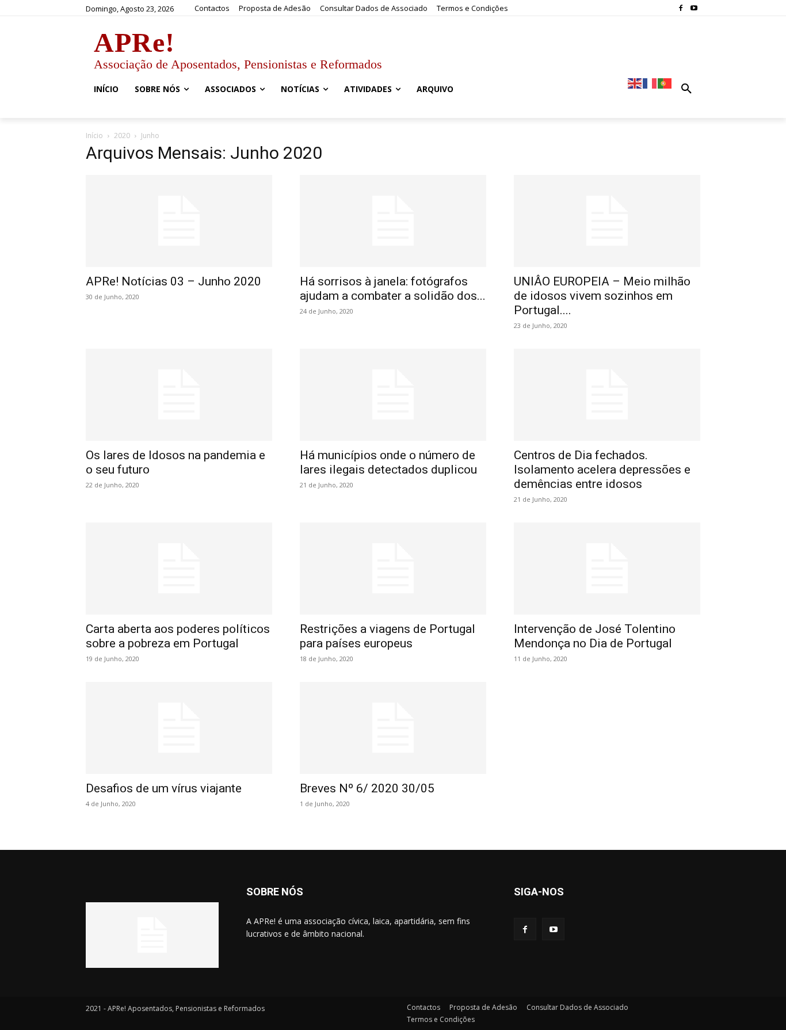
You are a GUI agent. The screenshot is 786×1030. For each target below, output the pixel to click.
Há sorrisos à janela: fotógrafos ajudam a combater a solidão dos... (393, 288)
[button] (686, 89)
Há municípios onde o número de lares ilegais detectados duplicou (388, 462)
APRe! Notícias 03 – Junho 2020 (173, 281)
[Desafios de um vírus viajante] (179, 728)
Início (94, 135)
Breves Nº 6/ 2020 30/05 (367, 788)
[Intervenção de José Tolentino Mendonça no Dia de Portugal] (607, 568)
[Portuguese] (665, 82)
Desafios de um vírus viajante (164, 788)
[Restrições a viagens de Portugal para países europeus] (393, 568)
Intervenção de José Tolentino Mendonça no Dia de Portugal (595, 636)
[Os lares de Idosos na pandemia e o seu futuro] (179, 395)
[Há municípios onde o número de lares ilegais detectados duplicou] (393, 395)
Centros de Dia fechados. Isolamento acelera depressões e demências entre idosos (602, 469)
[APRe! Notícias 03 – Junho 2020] (179, 221)
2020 (122, 135)
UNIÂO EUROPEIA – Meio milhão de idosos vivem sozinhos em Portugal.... (602, 295)
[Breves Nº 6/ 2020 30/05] (393, 728)
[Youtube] (693, 8)
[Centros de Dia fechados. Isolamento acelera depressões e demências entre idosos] (607, 395)
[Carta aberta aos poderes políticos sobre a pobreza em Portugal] (179, 568)
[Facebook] (680, 8)
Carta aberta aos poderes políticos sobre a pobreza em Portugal (178, 636)
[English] (635, 82)
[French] (650, 82)
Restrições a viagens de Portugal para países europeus (387, 636)
